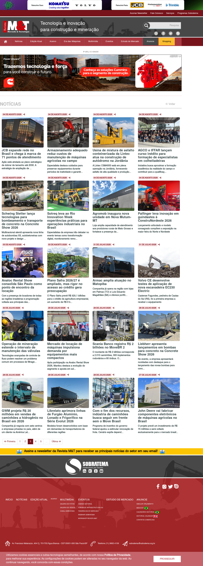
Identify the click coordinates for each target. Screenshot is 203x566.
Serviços (170, 13)
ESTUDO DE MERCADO (119, 500)
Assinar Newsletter (138, 13)
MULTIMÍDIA (67, 500)
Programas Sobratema (187, 13)
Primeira (10, 441)
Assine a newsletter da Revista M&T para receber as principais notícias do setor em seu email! (91, 451)
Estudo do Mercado (130, 41)
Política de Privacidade (117, 555)
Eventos (109, 41)
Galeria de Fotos (67, 504)
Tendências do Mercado (88, 511)
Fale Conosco (156, 13)
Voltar (171, 104)
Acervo (53, 41)
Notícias (19, 41)
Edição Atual (36, 41)
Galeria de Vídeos (67, 507)
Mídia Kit (140, 508)
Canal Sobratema (67, 511)
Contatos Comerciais (145, 520)
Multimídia (93, 41)
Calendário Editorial (146, 512)
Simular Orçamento (145, 504)
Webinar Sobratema (86, 515)
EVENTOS (84, 500)
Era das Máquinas (72, 41)
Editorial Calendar (145, 516)
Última (55, 441)
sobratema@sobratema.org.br (142, 544)
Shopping (166, 41)
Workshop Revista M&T (87, 518)
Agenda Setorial (85, 504)
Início (9, 500)
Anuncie (150, 41)
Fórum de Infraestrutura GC (90, 507)
